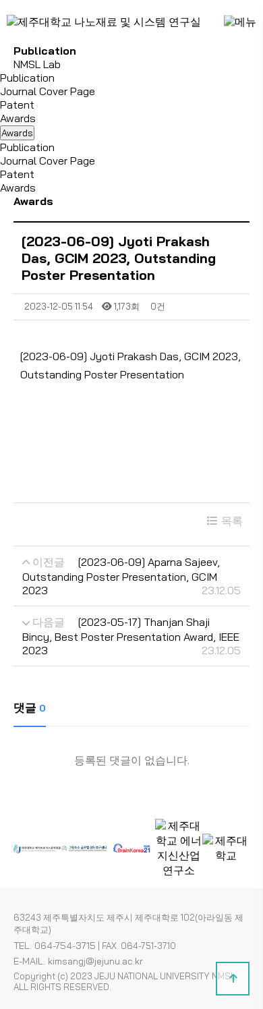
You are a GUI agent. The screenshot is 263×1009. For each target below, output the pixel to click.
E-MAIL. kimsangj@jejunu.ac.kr (78, 961)
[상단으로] (233, 979)
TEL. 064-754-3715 (54, 946)
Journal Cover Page (47, 91)
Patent (17, 104)
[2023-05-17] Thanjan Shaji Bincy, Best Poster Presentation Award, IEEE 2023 (130, 636)
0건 (156, 306)
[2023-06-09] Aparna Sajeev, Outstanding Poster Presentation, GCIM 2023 (121, 576)
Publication (27, 77)
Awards (18, 118)
